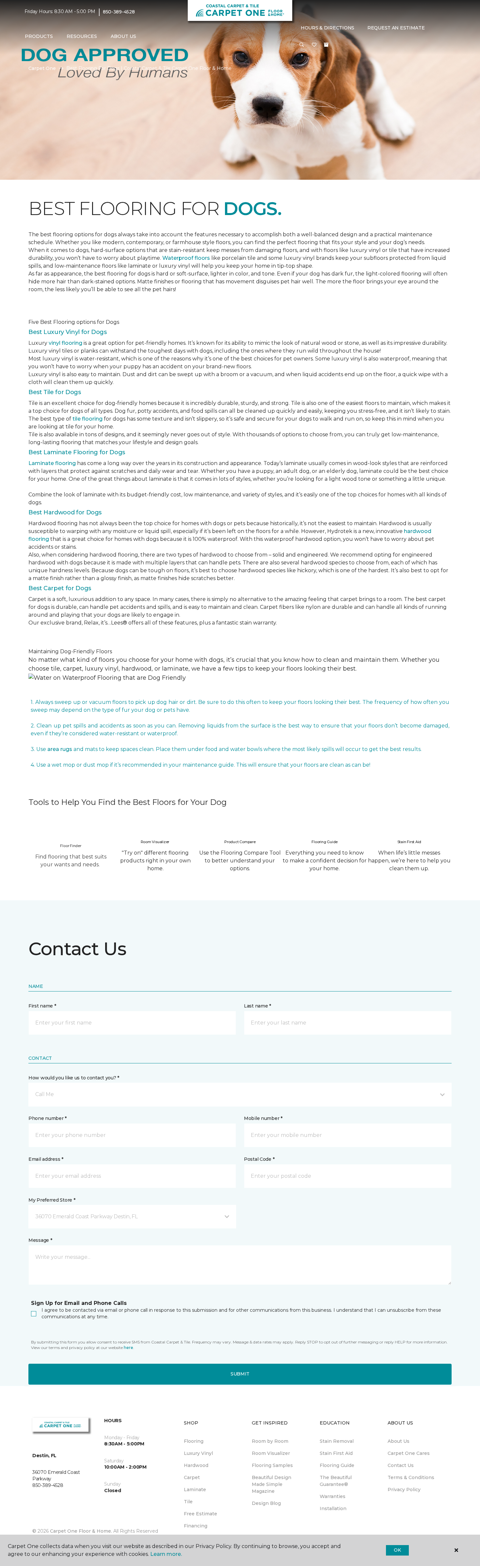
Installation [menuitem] (333, 1508)
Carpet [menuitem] (192, 1477)
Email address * (45, 1159)
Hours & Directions (327, 28)
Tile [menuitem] (188, 1502)
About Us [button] (123, 36)
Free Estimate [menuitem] (200, 1514)
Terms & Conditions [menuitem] (411, 1477)
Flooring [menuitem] (193, 1441)
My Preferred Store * (51, 1200)
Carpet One (42, 68)
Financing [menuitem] (195, 1526)
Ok (397, 1550)
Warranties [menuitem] (332, 1496)
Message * (40, 1240)
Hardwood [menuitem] (196, 1465)
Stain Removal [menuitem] (337, 1441)
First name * (42, 1006)
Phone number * (47, 1118)
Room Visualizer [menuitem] (271, 1453)
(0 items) (326, 44)
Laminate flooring (52, 463)
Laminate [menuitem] (195, 1489)
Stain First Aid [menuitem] (336, 1453)
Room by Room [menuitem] (270, 1441)
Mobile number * (263, 1118)
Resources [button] (82, 36)
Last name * (257, 1006)
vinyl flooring (65, 343)
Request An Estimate (396, 28)
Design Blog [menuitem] (266, 1503)
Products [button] (39, 36)
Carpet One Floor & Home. (81, 1531)
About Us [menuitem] (398, 1441)
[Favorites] (314, 45)
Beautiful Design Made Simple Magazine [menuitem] (271, 1484)
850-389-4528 (119, 12)
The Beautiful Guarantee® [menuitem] (336, 1480)
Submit (240, 1374)
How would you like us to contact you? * (73, 1077)
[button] (302, 45)
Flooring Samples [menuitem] (272, 1465)
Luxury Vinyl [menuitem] (198, 1453)
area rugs (59, 749)
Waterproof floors (186, 258)
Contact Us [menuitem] (401, 1465)
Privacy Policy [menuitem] (404, 1489)
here (128, 1347)
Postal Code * (259, 1159)
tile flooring (87, 419)
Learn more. (166, 1554)
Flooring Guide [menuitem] (337, 1465)
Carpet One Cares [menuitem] (409, 1453)
